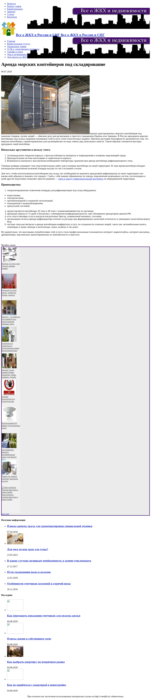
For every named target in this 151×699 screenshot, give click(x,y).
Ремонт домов (14, 6)
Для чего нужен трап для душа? (27, 549)
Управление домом (16, 46)
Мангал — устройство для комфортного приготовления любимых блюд (11, 320)
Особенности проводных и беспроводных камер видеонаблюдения (10, 347)
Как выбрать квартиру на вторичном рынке (36, 661)
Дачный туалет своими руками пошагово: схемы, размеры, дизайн (9, 373)
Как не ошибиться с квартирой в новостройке (36, 684)
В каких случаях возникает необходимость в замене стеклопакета (49, 560)
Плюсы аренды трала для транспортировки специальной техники (49, 526)
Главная (11, 41)
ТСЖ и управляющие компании (23, 49)
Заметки (11, 11)
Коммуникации (15, 9)
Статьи (10, 14)
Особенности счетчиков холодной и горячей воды (39, 583)
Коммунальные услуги (18, 44)
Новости (11, 3)
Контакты (12, 17)
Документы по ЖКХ (17, 57)
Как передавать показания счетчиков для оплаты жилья (43, 615)
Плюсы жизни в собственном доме (29, 638)
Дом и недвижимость (18, 54)
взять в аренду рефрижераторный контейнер (80, 179)
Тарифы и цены (15, 52)
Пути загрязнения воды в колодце (29, 572)
